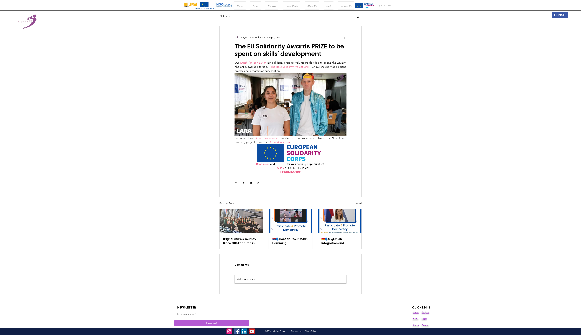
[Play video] (290, 104)
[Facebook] (237, 331)
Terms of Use (296, 331)
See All (358, 203)
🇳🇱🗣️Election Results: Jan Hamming (290, 241)
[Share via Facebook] (236, 182)
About (416, 325)
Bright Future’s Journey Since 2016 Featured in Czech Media (239, 241)
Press (424, 318)
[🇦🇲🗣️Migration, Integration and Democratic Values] (339, 221)
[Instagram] (229, 331)
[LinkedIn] (244, 331)
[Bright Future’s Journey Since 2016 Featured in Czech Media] (241, 221)
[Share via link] (258, 182)
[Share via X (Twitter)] (243, 182)
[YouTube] (252, 331)
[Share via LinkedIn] (250, 182)
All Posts (224, 16)
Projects (425, 312)
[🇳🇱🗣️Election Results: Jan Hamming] (290, 221)
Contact (425, 325)
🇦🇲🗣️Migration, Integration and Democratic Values (335, 241)
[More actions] (344, 37)
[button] (357, 16)
